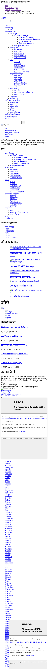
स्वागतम (7, 25)
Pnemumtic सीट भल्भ (21, 72)
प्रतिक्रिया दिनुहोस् (11, 8)
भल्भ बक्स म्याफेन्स (20, 58)
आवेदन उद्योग (14, 106)
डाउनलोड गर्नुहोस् (11, 116)
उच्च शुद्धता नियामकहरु (21, 45)
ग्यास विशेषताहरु (15, 112)
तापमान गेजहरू (19, 94)
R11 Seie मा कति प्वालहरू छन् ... (11, 363)
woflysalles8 (5, 393)
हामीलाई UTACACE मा (13, 10)
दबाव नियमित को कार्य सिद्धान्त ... (11, 336)
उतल (11, 60)
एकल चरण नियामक (20, 157)
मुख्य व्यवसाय (14, 102)
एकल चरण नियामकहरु (26, 37)
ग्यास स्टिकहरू (19, 54)
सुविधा (12, 108)
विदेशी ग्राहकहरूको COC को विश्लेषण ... (14, 327)
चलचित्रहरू (14, 98)
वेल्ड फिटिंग (18, 80)
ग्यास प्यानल (18, 52)
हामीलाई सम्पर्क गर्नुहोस (12, 114)
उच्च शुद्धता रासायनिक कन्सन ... (22, 286)
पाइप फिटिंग (18, 78)
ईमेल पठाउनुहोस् (6, 391)
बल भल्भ (17, 62)
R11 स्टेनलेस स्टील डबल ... (20, 296)
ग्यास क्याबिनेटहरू (20, 56)
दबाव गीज (17, 90)
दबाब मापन (13, 88)
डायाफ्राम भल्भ (19, 68)
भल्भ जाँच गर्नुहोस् (19, 66)
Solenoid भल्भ (19, 70)
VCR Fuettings (19, 82)
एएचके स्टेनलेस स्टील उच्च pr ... (22, 277)
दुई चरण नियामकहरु (25, 41)
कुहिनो (7, 137)
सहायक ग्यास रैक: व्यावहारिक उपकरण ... (14, 345)
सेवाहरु (12, 110)
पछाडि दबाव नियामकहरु (26, 43)
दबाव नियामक (14, 33)
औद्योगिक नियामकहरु (21, 35)
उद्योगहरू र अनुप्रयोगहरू (13, 100)
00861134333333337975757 (11, 395)
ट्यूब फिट (17, 76)
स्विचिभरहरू (18, 50)
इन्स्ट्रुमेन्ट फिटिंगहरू (16, 74)
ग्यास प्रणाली (14, 48)
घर (6, 128)
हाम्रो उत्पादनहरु (10, 31)
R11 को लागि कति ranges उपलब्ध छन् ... (14, 354)
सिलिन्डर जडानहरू (20, 84)
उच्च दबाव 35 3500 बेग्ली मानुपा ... (23, 266)
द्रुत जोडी (17, 86)
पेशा (6, 6)
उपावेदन (12, 29)
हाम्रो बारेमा (9, 27)
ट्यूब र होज (13, 96)
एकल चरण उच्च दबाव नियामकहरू (29, 39)
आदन (11, 104)
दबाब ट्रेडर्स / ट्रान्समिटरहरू (23, 92)
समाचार (7, 118)
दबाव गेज (13, 210)
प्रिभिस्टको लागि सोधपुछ (9, 385)
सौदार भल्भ (17, 64)
